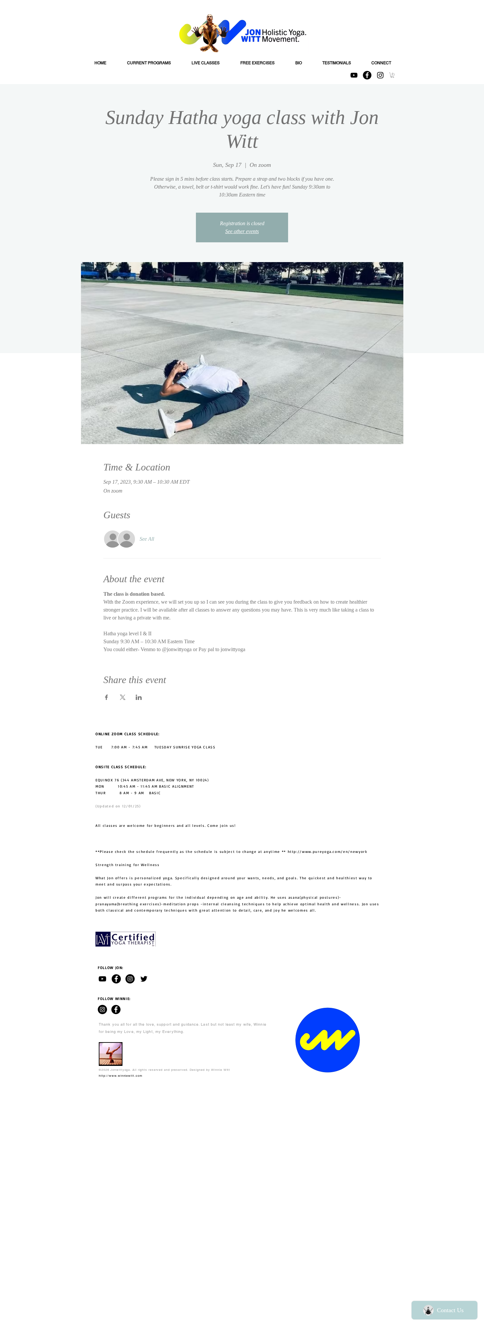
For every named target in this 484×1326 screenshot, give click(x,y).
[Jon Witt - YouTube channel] (102, 978)
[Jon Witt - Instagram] (130, 978)
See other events (242, 231)
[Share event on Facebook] (106, 697)
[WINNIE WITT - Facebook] (116, 1009)
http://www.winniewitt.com (121, 1076)
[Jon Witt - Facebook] (116, 978)
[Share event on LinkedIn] (139, 697)
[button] (392, 75)
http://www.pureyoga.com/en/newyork (327, 851)
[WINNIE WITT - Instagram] (102, 1009)
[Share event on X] (123, 697)
